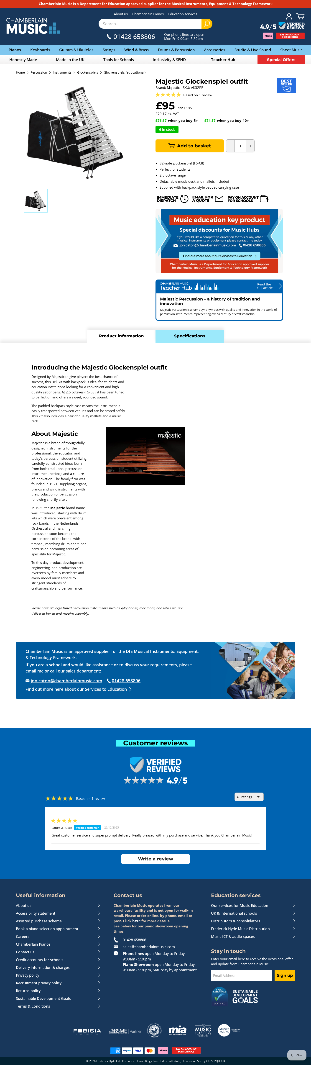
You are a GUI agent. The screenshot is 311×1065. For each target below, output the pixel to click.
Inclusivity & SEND (169, 59)
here (136, 920)
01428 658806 (134, 939)
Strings (109, 49)
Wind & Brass (136, 49)
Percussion (39, 72)
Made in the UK (70, 59)
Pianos (15, 49)
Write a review (155, 859)
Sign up (285, 975)
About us (121, 14)
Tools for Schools (118, 59)
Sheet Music (291, 49)
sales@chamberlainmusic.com (149, 947)
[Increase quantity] (250, 146)
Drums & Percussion (176, 49)
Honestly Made (23, 59)
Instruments (62, 72)
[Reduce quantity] (230, 146)
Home (20, 72)
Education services (182, 14)
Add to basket (194, 146)
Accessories (214, 49)
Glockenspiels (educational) (124, 72)
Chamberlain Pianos (148, 14)
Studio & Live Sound (253, 49)
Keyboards (40, 49)
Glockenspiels (87, 72)
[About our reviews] (282, 26)
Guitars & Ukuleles (76, 49)
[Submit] (206, 24)
